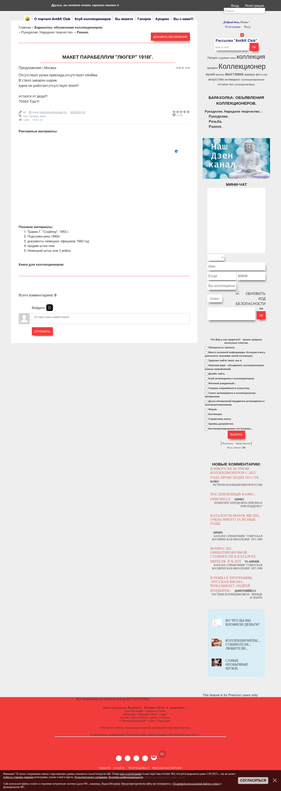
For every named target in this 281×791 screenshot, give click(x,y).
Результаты (228, 443)
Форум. (212, 409)
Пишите (105, 768)
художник (223, 57)
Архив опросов (243, 443)
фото (259, 74)
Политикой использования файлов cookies (196, 783)
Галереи (144, 18)
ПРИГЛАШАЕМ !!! (139, 768)
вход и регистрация (130, 773)
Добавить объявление (170, 36)
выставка (234, 74)
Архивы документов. (221, 423)
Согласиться (253, 780)
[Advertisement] (104, 184)
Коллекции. (215, 414)
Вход (235, 5)
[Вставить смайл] (264, 257)
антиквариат (232, 79)
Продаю (212, 57)
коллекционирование (253, 79)
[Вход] (49, 307)
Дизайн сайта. (216, 373)
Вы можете (124, 18)
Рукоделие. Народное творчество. (47, 32)
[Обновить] (260, 257)
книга (233, 57)
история (223, 84)
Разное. (215, 126)
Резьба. (215, 121)
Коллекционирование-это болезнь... (230, 428)
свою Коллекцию (133, 710)
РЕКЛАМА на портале (167, 768)
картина (220, 74)
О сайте (119, 768)
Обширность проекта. (221, 347)
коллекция (251, 56)
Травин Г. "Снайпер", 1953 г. (48, 231)
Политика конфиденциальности (126, 777)
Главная (25, 27)
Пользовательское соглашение (90, 777)
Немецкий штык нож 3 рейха (48, 250)
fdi (24, 112)
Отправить (42, 331)
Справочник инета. (219, 419)
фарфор (249, 74)
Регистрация (255, 5)
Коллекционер (242, 65)
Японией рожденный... (222, 383)
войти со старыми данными (18, 777)
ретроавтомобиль (245, 84)
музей (210, 74)
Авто (231, 84)
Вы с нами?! (183, 18)
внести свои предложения (132, 727)
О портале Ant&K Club (52, 18)
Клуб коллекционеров (93, 18)
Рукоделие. (219, 116)
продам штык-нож (40, 245)
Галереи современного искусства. (229, 388)
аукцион (212, 68)
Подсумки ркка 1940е (43, 236)
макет (43, 116)
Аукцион (162, 18)
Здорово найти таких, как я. (225, 360)
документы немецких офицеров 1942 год (58, 241)
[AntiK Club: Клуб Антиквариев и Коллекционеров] (27, 18)
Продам (33, 116)
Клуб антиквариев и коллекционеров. (231, 378)
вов (25, 116)
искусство (216, 79)
